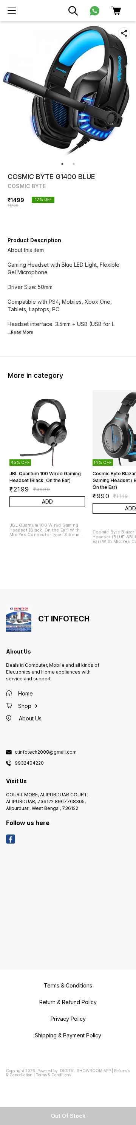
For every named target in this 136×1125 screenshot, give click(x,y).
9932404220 (29, 763)
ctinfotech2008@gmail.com (46, 752)
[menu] (12, 10)
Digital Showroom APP (85, 1070)
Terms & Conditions (53, 1074)
